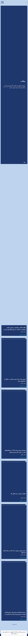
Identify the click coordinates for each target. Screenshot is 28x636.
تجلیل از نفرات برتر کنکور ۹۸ (18, 493)
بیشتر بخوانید (23, 331)
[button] (14, 624)
